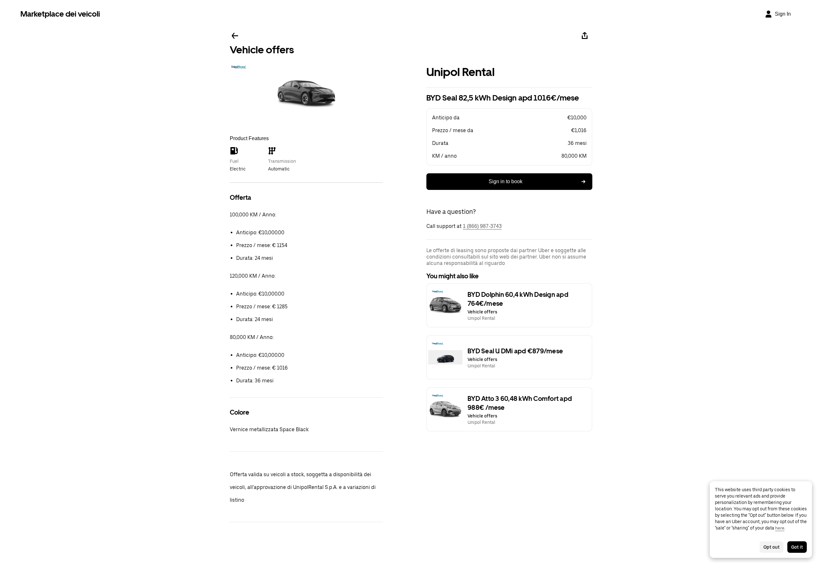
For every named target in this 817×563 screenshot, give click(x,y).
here (779, 527)
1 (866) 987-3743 (482, 226)
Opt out (771, 547)
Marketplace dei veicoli (60, 14)
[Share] (584, 35)
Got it (797, 547)
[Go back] (235, 35)
